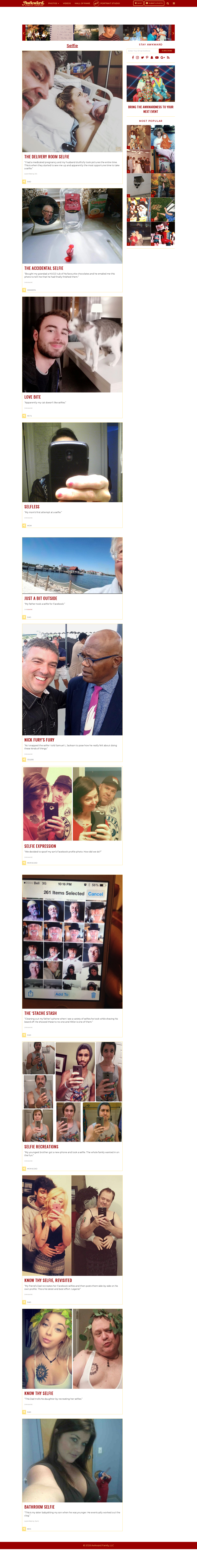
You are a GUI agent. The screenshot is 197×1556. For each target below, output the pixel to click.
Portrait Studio (107, 3)
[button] (168, 3)
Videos (67, 3)
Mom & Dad (32, 863)
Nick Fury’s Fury (39, 740)
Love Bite (32, 397)
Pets (29, 416)
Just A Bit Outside (40, 598)
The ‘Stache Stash (40, 1013)
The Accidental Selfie (43, 268)
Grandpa (31, 290)
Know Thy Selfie (38, 1393)
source (29, 282)
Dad (29, 182)
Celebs (30, 760)
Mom (29, 526)
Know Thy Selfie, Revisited (48, 1280)
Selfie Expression (40, 846)
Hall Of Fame (82, 3)
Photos (53, 3)
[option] (37, 33)
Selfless (32, 507)
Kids (29, 1529)
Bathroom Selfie (39, 1507)
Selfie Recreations (41, 1147)
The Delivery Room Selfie (46, 157)
